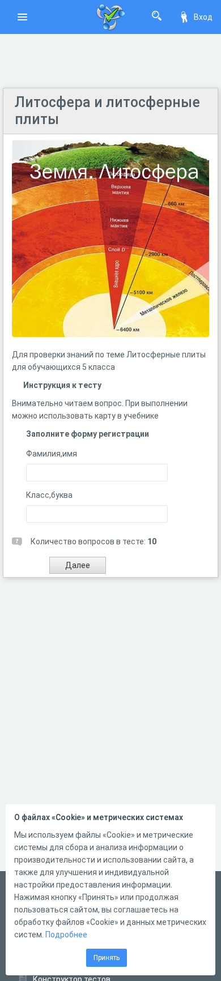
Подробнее (66, 934)
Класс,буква (49, 495)
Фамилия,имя (51, 453)
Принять (107, 958)
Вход (203, 17)
